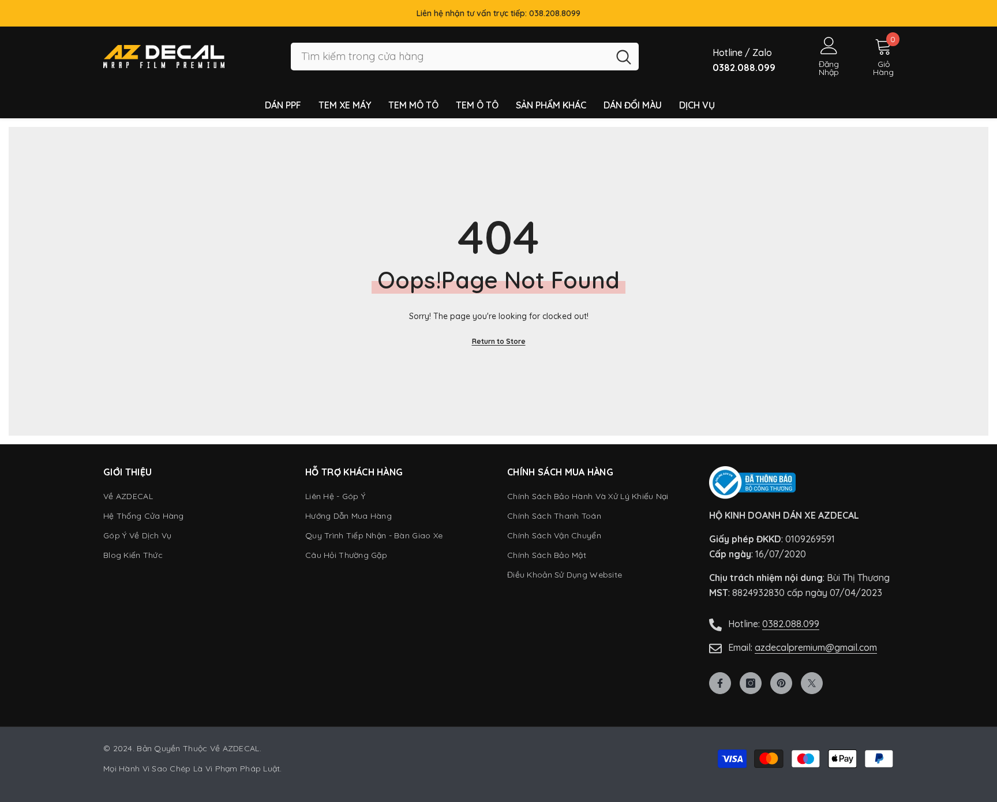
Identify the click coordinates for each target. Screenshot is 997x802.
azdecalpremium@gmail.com (816, 647)
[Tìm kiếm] (465, 57)
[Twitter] (812, 683)
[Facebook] (720, 683)
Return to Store (499, 341)
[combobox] (450, 57)
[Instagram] (751, 683)
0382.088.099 (790, 623)
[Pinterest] (781, 683)
